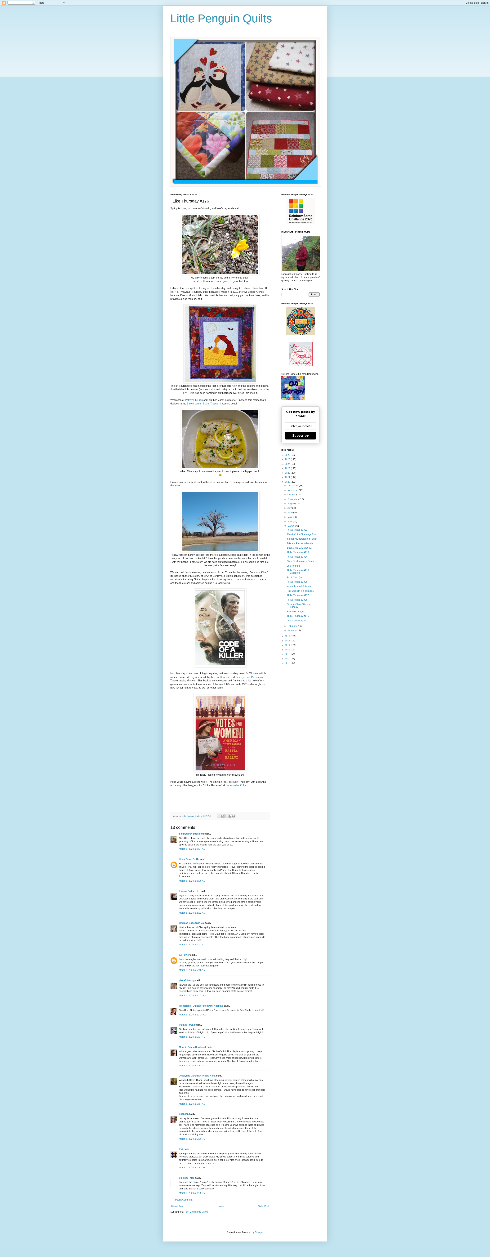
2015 (288, 654)
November (293, 490)
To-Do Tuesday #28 (297, 600)
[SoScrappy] (300, 223)
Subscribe (300, 435)
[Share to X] (226, 816)
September (293, 499)
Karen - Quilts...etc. (189, 891)
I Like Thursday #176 (298, 616)
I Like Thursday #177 (298, 595)
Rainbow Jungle (295, 611)
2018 (288, 640)
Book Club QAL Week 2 (299, 547)
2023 (288, 468)
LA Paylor (184, 955)
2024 (288, 464)
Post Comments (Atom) (196, 1211)
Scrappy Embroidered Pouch (302, 538)
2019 (288, 636)
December (293, 485)
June (290, 512)
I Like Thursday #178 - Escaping (298, 571)
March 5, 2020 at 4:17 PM (192, 1065)
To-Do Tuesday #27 (297, 620)
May (289, 517)
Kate (181, 1149)
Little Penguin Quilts (221, 18)
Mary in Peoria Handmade (193, 1047)
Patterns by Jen (194, 400)
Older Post (263, 1206)
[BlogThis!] (223, 816)
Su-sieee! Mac (186, 1178)
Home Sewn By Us (189, 859)
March (291, 526)
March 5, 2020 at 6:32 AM (192, 913)
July (289, 508)
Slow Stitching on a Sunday (301, 561)
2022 (288, 472)
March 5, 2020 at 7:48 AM (192, 970)
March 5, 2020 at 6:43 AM (192, 944)
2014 (288, 658)
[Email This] (219, 816)
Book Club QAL (295, 577)
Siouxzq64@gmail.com (191, 833)
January (291, 630)
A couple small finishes (299, 586)
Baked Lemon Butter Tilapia (202, 403)
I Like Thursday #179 (298, 552)
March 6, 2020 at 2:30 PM (192, 1139)
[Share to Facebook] (230, 816)
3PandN (224, 677)
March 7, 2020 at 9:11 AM (192, 1167)
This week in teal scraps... (300, 591)
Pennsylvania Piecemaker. (250, 677)
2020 (288, 481)
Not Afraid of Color (236, 785)
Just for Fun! (293, 565)
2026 (288, 455)
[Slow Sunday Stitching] (301, 365)
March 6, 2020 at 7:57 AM (192, 1104)
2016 (288, 649)
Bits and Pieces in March (300, 543)
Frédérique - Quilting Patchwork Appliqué (201, 1006)
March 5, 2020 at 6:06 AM (192, 881)
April (290, 521)
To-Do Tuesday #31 (297, 529)
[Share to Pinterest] (233, 816)
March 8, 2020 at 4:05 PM (192, 1193)
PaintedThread (187, 1024)
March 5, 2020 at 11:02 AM (193, 995)
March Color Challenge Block (302, 534)
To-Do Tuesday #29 (297, 582)
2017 (288, 645)
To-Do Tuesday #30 (297, 556)
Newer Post (177, 1206)
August (291, 503)
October (291, 494)
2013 (288, 663)
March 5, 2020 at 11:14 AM (193, 1014)
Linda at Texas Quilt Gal (191, 923)
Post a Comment (183, 1199)
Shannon (184, 1114)
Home (221, 1206)
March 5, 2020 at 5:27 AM (192, 849)
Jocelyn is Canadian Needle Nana (197, 1075)
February (292, 626)
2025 (288, 459)
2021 (288, 477)
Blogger (259, 1232)
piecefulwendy (187, 980)
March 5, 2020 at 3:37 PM (192, 1037)
